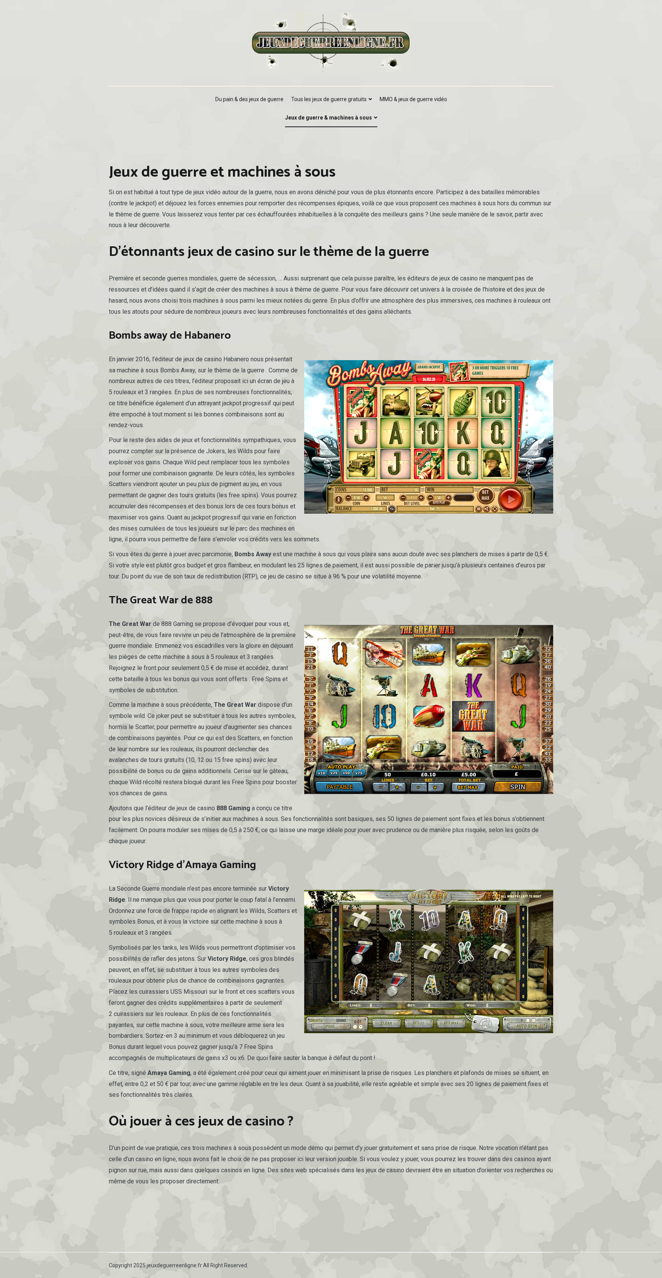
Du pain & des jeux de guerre (249, 99)
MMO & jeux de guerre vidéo (413, 99)
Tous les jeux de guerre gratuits (329, 99)
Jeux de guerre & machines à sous (328, 118)
